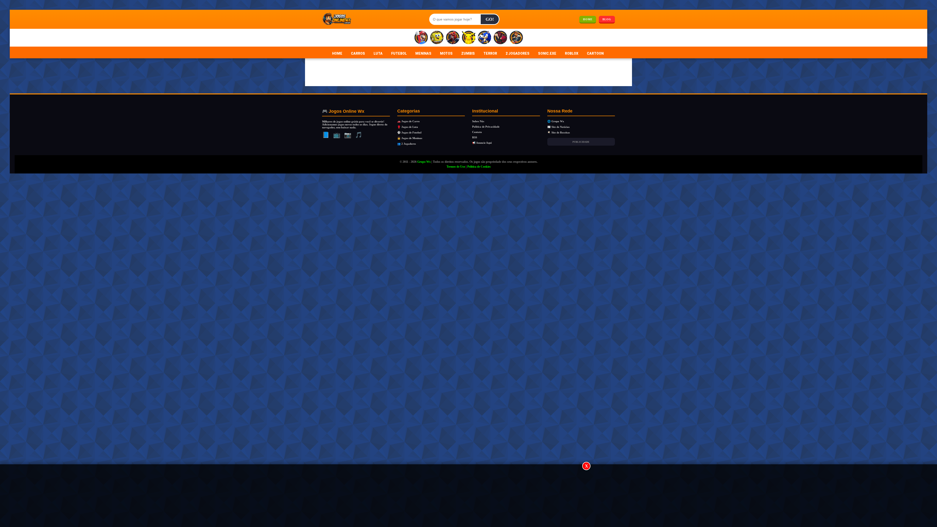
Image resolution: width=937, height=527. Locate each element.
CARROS (358, 53)
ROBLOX (571, 53)
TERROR (490, 53)
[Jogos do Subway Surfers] (516, 38)
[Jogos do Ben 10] (500, 38)
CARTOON (595, 53)
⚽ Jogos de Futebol (409, 132)
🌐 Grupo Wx (555, 121)
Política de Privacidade (485, 126)
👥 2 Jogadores (406, 143)
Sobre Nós (478, 121)
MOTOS (446, 53)
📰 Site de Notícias (558, 126)
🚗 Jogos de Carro (408, 121)
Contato (477, 132)
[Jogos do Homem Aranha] (452, 38)
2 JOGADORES (518, 53)
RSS (474, 137)
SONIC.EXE (547, 53)
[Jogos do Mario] (421, 38)
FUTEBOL (399, 53)
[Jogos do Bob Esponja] (437, 38)
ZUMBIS (468, 53)
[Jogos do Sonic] (484, 38)
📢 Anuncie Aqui (482, 142)
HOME (587, 19)
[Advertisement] (468, 496)
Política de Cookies (479, 166)
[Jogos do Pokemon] (468, 38)
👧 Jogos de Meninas (409, 138)
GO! (490, 19)
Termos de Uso (456, 166)
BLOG (606, 19)
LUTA (378, 53)
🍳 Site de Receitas (558, 132)
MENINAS (423, 53)
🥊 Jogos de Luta (407, 126)
